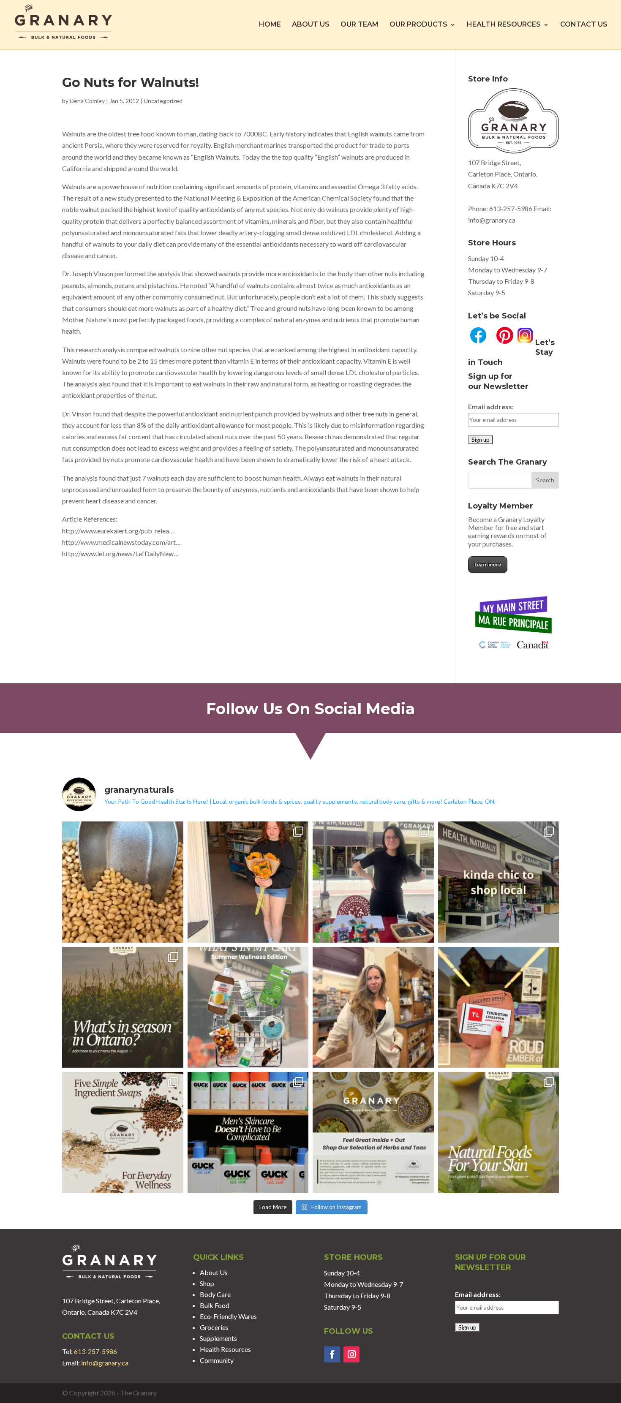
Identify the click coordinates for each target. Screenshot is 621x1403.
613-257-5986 (510, 208)
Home (270, 25)
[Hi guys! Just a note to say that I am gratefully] (373, 1007)
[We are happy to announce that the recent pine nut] (122, 882)
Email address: (491, 406)
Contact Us (583, 25)
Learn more (487, 564)
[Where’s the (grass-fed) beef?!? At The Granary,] (498, 1007)
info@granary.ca (104, 1363)
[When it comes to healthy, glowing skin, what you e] (498, 1132)
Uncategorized (163, 100)
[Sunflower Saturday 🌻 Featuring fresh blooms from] (248, 882)
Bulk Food (214, 1305)
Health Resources (504, 25)
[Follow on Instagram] (351, 1354)
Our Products (418, 25)
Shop (207, 1283)
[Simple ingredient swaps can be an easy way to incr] (122, 1132)
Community (217, 1360)
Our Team (359, 25)
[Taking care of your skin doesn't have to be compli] (248, 1132)
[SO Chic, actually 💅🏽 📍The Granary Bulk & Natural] (498, 882)
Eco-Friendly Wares (228, 1316)
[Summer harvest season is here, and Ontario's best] (122, 1007)
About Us (311, 25)
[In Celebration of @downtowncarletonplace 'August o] (373, 882)
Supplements (218, 1338)
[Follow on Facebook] (332, 1354)
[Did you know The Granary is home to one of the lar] (373, 1132)
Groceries (214, 1327)
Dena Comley (87, 100)
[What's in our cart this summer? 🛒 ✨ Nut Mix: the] (248, 1007)
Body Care (215, 1294)
